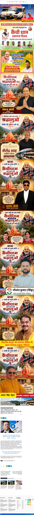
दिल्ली (14, 1)
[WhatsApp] (1, 418)
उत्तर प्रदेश (20, 1)
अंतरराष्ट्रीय (23, 1)
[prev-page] (1, 490)
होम (7, 1)
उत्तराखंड (9, 1)
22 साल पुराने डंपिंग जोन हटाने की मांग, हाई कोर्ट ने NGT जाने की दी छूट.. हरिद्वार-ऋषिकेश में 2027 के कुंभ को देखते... (4, 501)
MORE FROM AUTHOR (11, 478)
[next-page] (2, 490)
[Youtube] (30, 514)
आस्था (25, 1)
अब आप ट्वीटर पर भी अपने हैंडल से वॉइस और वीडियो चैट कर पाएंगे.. (9, 460)
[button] (32, 1)
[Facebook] (3, 418)
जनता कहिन (12, 1)
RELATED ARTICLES (4, 478)
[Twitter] (5, 418)
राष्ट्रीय (16, 1)
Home (1, 406)
